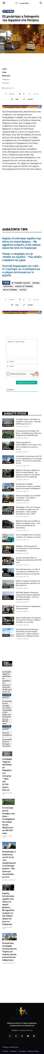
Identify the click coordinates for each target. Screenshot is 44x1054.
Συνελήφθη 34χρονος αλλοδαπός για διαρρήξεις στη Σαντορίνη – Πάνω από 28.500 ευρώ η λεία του (28, 421)
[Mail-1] (34, 1036)
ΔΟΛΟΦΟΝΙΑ (8, 286)
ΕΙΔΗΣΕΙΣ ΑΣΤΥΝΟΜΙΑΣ (24, 286)
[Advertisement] (22, 198)
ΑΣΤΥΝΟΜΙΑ (8, 11)
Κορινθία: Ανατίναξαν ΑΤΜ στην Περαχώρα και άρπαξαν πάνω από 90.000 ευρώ (29, 560)
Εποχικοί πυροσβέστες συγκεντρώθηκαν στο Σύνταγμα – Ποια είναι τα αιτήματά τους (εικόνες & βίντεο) (7, 744)
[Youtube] (28, 1036)
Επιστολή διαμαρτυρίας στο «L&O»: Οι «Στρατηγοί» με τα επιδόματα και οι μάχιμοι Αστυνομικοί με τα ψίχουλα (21, 270)
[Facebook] (10, 1036)
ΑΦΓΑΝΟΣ (36, 283)
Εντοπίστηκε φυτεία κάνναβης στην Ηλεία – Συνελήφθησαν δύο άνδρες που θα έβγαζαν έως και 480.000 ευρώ (28, 433)
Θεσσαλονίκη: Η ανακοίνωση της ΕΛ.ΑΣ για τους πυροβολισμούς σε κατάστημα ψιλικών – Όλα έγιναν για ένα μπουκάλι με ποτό (9, 864)
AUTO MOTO (7, 513)
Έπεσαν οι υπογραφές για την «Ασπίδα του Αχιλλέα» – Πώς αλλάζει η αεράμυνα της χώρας (22, 257)
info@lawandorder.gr (25, 1030)
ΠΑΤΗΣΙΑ (22, 290)
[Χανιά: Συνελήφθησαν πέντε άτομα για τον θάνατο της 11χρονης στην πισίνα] (8, 538)
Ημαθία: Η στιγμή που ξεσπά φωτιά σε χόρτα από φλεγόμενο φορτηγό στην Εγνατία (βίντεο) (28, 583)
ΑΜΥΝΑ (5, 502)
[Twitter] (16, 1036)
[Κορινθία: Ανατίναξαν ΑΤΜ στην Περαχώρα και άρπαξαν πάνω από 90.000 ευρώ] (8, 561)
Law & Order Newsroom (6, 72)
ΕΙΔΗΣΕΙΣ (6, 587)
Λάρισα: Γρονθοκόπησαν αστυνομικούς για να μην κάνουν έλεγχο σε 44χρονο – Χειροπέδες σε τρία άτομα (29, 620)
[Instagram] (22, 1036)
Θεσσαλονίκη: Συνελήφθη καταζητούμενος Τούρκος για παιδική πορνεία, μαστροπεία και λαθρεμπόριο (28, 486)
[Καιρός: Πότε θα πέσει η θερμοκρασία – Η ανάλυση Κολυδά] (8, 609)
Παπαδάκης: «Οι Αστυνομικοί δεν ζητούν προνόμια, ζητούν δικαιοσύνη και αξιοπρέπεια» (28, 548)
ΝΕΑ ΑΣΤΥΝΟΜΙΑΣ (10, 290)
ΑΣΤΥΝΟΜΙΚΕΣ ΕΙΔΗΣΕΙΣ (21, 283)
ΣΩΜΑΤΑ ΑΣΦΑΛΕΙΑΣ (7, 447)
